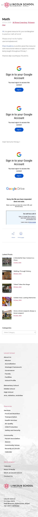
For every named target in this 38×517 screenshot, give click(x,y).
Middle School (9, 389)
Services (7, 410)
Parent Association (12, 438)
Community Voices (12, 445)
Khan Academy (8, 46)
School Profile (10, 380)
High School (8, 392)
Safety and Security (12, 430)
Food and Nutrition (12, 413)
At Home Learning (20, 22)
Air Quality (9, 423)
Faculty (8, 374)
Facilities (8, 377)
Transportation (11, 417)
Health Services (11, 420)
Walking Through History (22, 271)
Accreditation (10, 364)
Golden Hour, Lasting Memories (25, 297)
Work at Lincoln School (13, 473)
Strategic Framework (13, 367)
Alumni (7, 442)
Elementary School (11, 385)
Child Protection (11, 427)
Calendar (8, 452)
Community (8, 435)
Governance (9, 370)
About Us (7, 357)
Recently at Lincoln (12, 448)
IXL (3, 31)
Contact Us (8, 476)
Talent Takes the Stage (22, 284)
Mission (8, 360)
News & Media (9, 469)
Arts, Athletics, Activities (13, 395)
